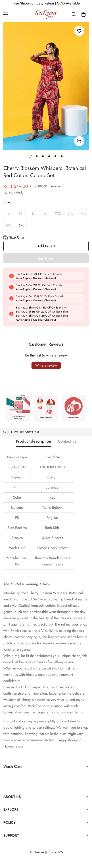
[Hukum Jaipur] (46, 14)
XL (45, 213)
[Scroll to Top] (83, 843)
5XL (8, 225)
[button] (83, 14)
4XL (83, 213)
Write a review (46, 365)
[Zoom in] (79, 141)
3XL (70, 213)
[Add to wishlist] (79, 31)
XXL (58, 213)
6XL (21, 225)
